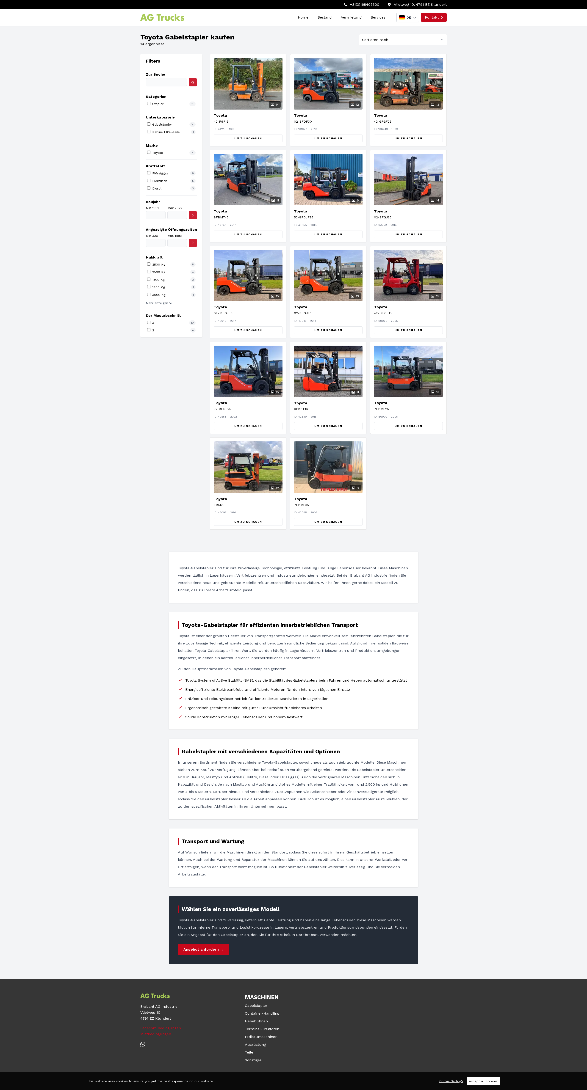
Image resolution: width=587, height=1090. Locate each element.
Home (303, 17)
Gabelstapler (256, 1005)
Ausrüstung (255, 1044)
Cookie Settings (451, 1081)
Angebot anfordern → (203, 949)
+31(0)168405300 (364, 4)
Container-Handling (262, 1013)
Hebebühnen (256, 1021)
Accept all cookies (483, 1081)
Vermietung (351, 17)
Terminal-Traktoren (262, 1029)
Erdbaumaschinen (261, 1037)
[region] (293, 1081)
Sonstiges (253, 1060)
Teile (249, 1052)
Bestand (325, 17)
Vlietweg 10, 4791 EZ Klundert (420, 4)
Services (378, 17)
